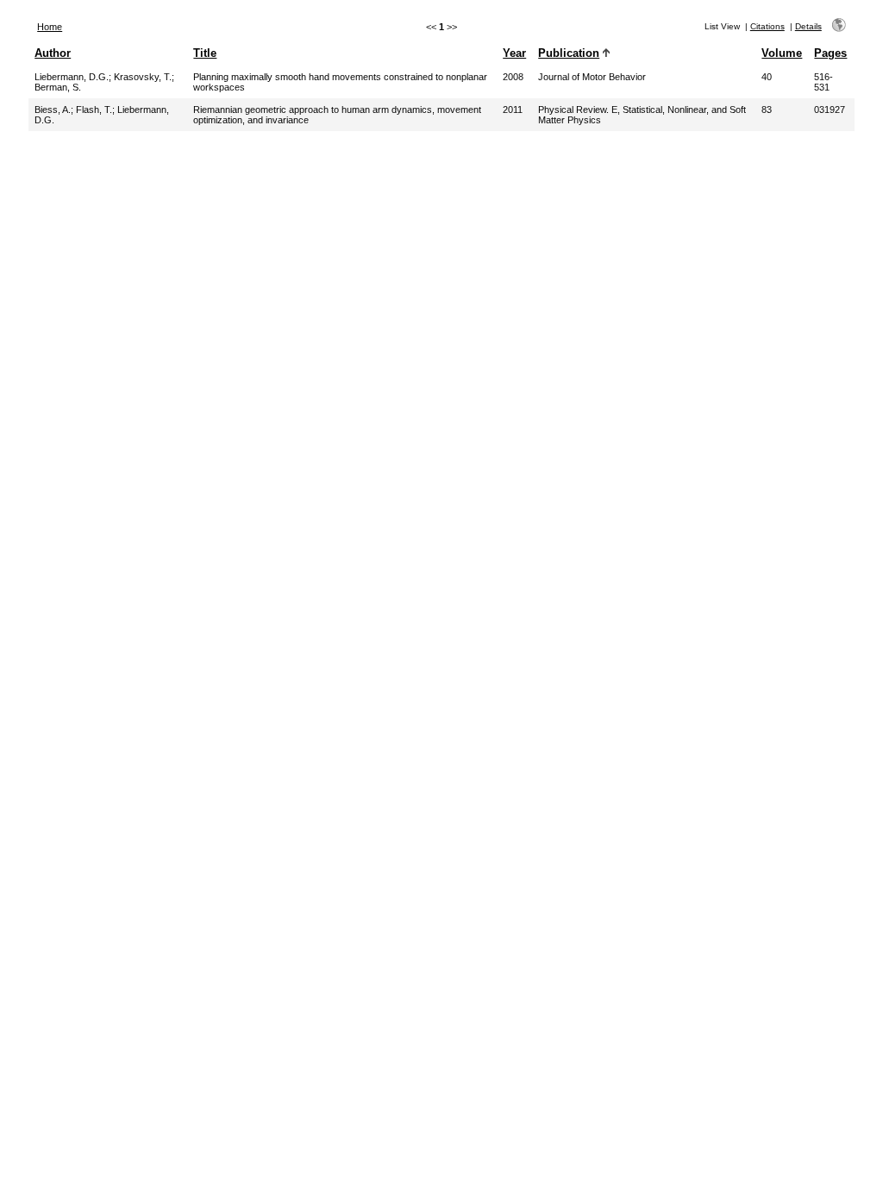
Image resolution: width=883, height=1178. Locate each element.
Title (204, 53)
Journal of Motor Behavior (592, 77)
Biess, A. (52, 109)
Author (52, 53)
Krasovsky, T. (143, 77)
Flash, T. (94, 109)
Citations (767, 26)
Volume (781, 53)
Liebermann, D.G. (71, 77)
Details (808, 26)
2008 (513, 77)
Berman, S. (57, 87)
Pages (830, 53)
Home (49, 27)
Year (514, 53)
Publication (568, 53)
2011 (513, 109)
